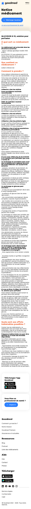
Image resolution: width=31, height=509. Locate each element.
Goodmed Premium (8, 430)
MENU (27, 3)
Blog (3, 443)
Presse (4, 466)
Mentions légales (7, 491)
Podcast (5, 446)
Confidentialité (6, 494)
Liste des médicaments (10, 449)
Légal (3, 497)
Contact (5, 462)
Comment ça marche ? (10, 423)
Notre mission (7, 427)
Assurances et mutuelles (10, 433)
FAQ (3, 459)
